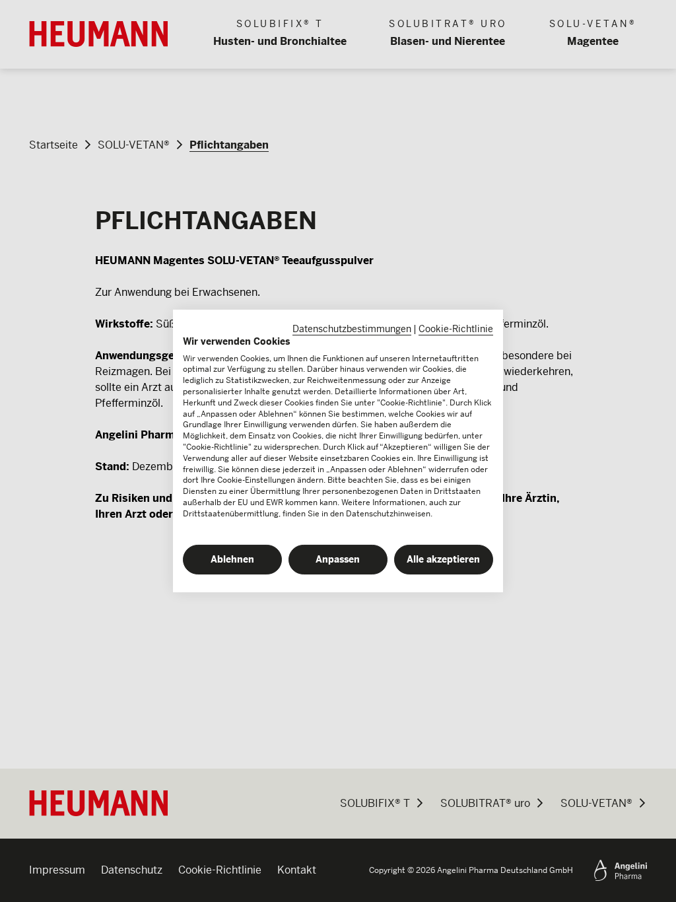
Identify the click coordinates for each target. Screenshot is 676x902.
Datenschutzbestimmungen (351, 329)
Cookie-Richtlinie (456, 329)
